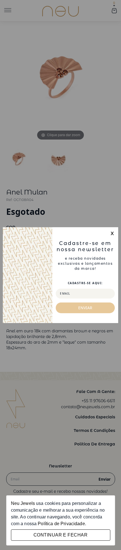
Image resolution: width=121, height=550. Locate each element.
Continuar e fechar (60, 535)
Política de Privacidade (61, 523)
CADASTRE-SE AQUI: (85, 283)
